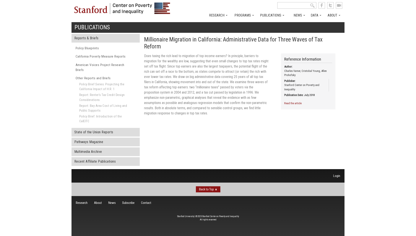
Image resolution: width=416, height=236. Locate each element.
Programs (243, 15)
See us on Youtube (339, 5)
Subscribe (128, 203)
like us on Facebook (321, 5)
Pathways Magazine (88, 142)
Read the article (293, 103)
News (298, 15)
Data (315, 15)
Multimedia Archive (88, 152)
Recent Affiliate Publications (95, 161)
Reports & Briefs (86, 38)
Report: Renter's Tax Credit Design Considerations (102, 97)
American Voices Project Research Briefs (100, 67)
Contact (146, 203)
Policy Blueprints (87, 48)
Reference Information (302, 59)
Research (217, 15)
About (333, 15)
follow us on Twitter (330, 5)
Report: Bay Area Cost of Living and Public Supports (103, 108)
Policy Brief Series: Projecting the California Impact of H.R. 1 (102, 86)
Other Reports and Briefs (93, 78)
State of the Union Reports (93, 132)
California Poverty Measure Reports (101, 56)
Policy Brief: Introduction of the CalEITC (100, 118)
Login (336, 176)
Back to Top (206, 189)
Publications (271, 15)
